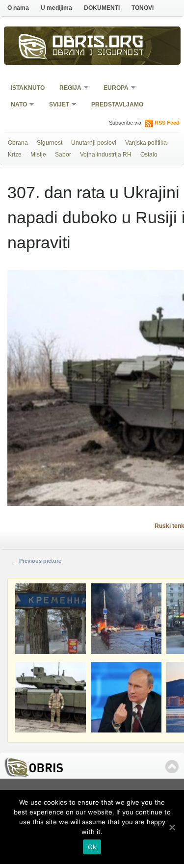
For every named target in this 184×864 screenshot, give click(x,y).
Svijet (56, 105)
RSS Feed (167, 123)
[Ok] (172, 827)
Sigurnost (49, 142)
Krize (15, 154)
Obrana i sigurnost (98, 53)
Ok (92, 847)
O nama (18, 7)
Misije (38, 154)
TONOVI (142, 7)
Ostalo (149, 154)
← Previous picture (36, 561)
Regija (67, 88)
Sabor (63, 154)
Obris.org (98, 43)
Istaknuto (28, 87)
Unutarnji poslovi (93, 142)
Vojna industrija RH (105, 154)
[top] (172, 766)
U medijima (56, 7)
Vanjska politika (146, 142)
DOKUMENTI (102, 7)
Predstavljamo (117, 104)
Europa (113, 88)
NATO (15, 105)
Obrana (18, 142)
